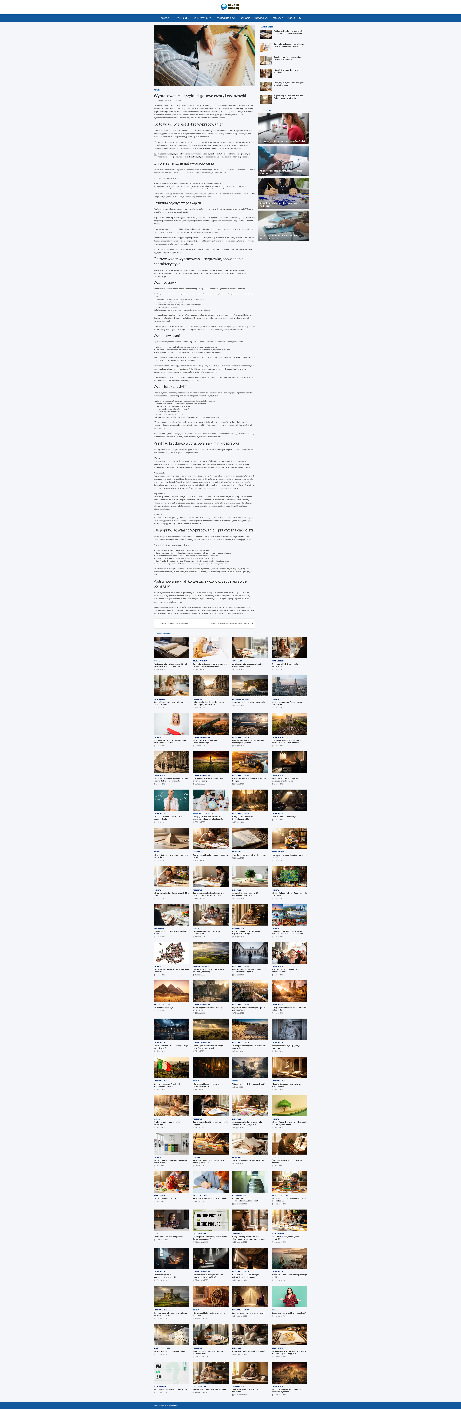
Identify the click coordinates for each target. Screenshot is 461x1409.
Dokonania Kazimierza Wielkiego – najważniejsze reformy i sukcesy (286, 741)
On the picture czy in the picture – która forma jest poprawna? (210, 1237)
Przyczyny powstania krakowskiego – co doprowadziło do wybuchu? (249, 970)
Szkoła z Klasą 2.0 (174, 1405)
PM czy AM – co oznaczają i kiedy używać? (171, 1389)
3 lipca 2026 (160, 1166)
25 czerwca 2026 (162, 1318)
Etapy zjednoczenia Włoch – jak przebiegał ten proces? (167, 1085)
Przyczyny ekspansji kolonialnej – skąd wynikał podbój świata (248, 741)
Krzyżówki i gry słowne (226, 18)
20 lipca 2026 (200, 860)
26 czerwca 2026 (240, 1280)
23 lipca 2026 (161, 822)
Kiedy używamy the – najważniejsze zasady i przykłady (289, 84)
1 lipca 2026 (160, 1202)
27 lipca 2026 (161, 746)
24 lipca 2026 (239, 784)
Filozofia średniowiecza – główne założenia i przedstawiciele (286, 779)
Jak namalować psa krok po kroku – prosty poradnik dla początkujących (289, 1352)
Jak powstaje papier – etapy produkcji (169, 1351)
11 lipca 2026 (161, 1011)
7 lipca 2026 (160, 1089)
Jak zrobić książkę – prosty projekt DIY (248, 1160)
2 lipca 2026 (238, 1163)
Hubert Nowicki (175, 101)
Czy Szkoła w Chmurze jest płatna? (168, 1236)
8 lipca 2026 (238, 1051)
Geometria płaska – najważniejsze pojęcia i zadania (230, 623)
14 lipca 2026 (279, 937)
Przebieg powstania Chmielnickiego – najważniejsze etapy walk (208, 1047)
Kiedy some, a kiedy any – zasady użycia (209, 1389)
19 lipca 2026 (279, 860)
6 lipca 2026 (238, 1087)
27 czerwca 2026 (162, 1280)
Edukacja (165, 18)
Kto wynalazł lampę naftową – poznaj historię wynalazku (208, 1085)
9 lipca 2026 (160, 1051)
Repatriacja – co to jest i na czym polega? (289, 1313)
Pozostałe (278, 18)
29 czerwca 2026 (162, 1240)
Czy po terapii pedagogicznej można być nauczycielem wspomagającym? (289, 45)
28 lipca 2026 (279, 708)
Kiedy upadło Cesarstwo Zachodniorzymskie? (242, 818)
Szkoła (157, 90)
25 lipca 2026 (161, 784)
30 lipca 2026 (279, 669)
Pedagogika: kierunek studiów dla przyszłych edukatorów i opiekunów (208, 818)
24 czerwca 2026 (240, 1316)
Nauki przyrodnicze (240, 699)
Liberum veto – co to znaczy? (284, 817)
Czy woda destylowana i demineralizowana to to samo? (245, 1199)
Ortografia (237, 661)
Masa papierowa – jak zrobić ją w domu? (248, 1351)
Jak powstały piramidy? (163, 1007)
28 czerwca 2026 (240, 1242)
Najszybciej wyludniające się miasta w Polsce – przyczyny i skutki (289, 97)
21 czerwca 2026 (162, 1392)
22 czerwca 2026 (240, 1354)
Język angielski (278, 661)
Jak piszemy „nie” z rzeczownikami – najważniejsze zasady (289, 58)
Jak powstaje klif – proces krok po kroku (248, 702)
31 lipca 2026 (200, 669)
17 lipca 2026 (239, 898)
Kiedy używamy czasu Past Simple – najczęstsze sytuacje (247, 932)
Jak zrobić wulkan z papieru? (165, 1198)
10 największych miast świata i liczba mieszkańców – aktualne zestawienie (287, 932)
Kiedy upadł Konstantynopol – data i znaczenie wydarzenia (287, 1390)
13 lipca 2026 (161, 975)
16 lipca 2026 (161, 937)
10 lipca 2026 (239, 1013)
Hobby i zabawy (261, 18)
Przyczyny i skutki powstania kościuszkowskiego (205, 741)
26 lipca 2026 (239, 746)
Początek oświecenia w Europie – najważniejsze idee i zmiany (246, 1276)
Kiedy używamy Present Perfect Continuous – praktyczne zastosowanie (248, 1237)
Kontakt (291, 18)
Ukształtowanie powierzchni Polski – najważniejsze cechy (208, 970)
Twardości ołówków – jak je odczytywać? (249, 855)
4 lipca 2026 (238, 1127)
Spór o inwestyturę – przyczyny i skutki (248, 1313)
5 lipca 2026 (160, 1127)
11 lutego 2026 (161, 101)
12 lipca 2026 (239, 975)
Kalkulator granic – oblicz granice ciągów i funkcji (282, 141)
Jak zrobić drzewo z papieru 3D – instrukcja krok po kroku (245, 894)
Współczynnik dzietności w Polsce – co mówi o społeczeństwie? (170, 741)
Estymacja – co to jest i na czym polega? (174, 623)
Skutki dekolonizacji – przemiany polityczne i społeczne (285, 970)
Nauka (195, 814)
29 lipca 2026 (200, 708)
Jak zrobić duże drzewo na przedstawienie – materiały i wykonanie (289, 1123)
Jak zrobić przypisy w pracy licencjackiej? (210, 1198)
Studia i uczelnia (200, 661)
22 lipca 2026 (279, 820)
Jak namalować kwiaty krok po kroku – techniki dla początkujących (248, 1123)
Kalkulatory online (202, 18)
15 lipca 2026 (200, 937)
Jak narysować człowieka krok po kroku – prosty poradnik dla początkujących (210, 894)
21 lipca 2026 (161, 860)
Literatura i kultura (201, 737)
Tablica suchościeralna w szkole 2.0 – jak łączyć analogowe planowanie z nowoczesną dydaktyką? (289, 33)
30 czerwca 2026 (240, 1204)
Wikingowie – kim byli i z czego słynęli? (248, 1084)
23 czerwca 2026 (162, 1354)
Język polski (181, 18)
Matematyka (159, 928)
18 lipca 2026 (161, 898)
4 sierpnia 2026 (161, 669)
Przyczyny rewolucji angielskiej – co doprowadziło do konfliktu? (208, 1276)
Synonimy (245, 18)
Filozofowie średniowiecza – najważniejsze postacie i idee (166, 1276)
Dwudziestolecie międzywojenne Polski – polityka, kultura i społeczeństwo (171, 779)
